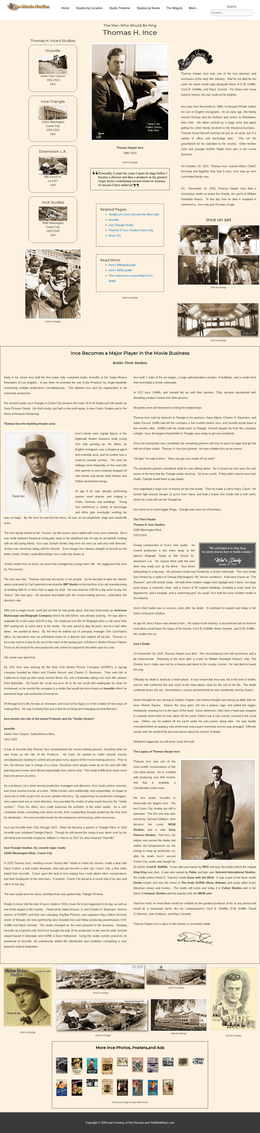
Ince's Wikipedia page (122, 264)
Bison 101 (115, 235)
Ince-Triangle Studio (121, 225)
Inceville (114, 219)
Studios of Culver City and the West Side (134, 214)
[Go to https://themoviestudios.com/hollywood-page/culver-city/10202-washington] (53, 119)
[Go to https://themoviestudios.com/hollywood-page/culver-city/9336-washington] (53, 220)
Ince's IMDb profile (120, 270)
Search (231, 6)
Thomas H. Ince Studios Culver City (131, 230)
